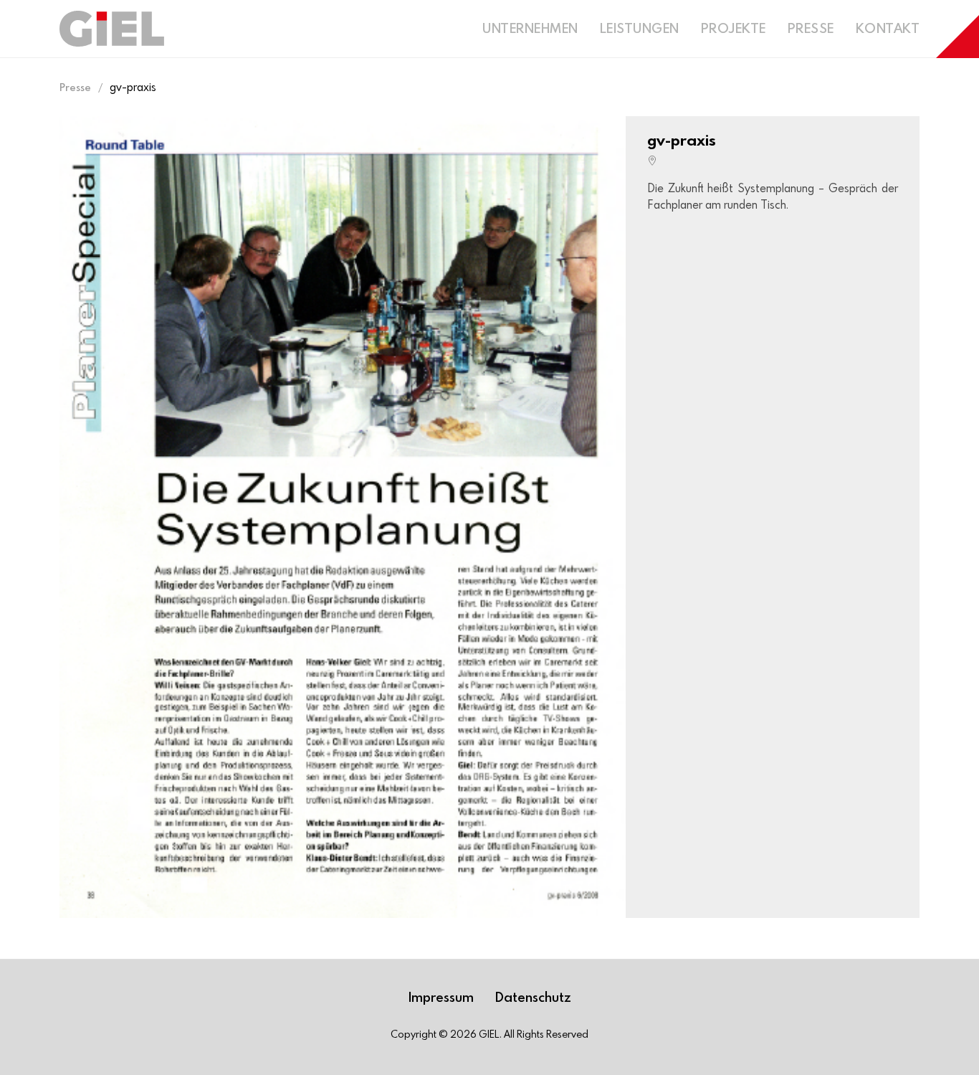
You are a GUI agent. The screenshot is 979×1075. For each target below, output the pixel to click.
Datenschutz (533, 996)
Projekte (733, 28)
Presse (811, 28)
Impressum (441, 996)
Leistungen (639, 28)
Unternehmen (530, 28)
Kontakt (888, 28)
